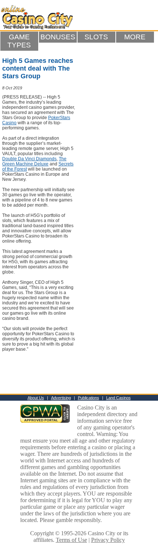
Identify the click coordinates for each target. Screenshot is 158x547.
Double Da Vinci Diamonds (29, 158)
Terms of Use (71, 540)
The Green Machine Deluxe (34, 161)
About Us (36, 398)
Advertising (61, 398)
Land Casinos (118, 398)
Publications (88, 398)
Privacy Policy (108, 540)
